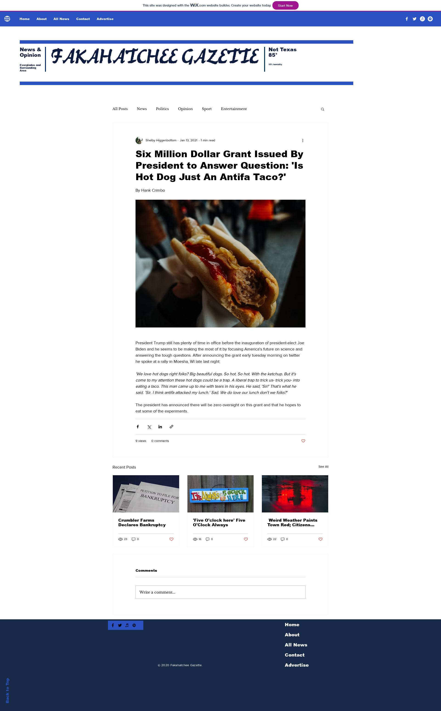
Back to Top (7, 690)
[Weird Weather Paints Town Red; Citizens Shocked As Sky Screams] (295, 493)
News (142, 109)
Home (292, 624)
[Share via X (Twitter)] (149, 426)
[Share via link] (171, 426)
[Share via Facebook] (138, 426)
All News (296, 644)
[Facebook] (406, 18)
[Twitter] (414, 18)
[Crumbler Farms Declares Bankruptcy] (146, 493)
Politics (162, 109)
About (292, 634)
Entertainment (234, 109)
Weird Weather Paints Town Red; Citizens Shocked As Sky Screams (292, 522)
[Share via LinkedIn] (160, 426)
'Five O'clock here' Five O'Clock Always (219, 522)
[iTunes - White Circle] (422, 18)
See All (323, 466)
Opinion (185, 109)
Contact (295, 654)
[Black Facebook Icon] (112, 625)
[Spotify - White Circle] (430, 18)
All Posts (120, 109)
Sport (207, 109)
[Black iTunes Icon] (127, 625)
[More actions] (302, 140)
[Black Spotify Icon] (134, 625)
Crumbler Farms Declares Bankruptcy (142, 522)
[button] (322, 109)
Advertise (297, 665)
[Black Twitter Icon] (119, 625)
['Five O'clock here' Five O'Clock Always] (220, 493)
